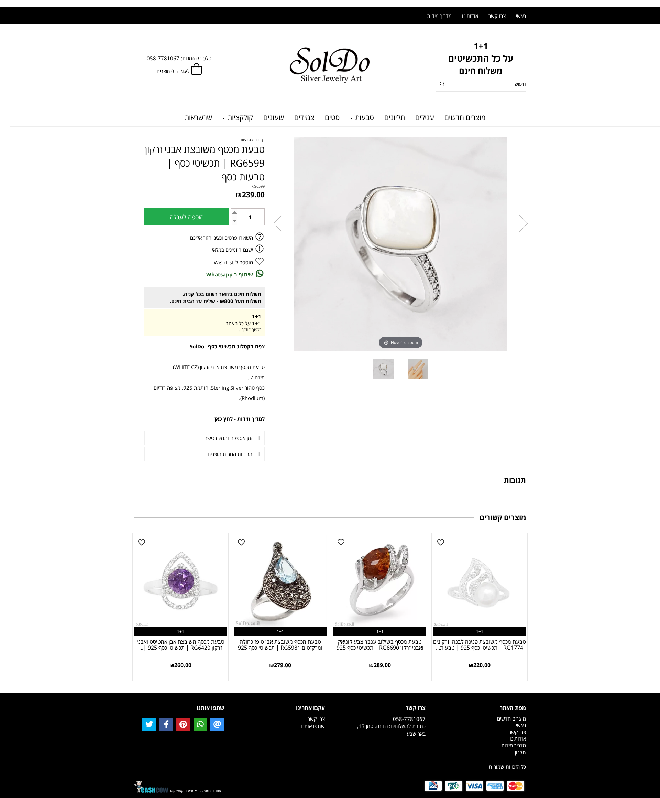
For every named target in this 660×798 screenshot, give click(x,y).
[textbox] (481, 58)
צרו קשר (497, 15)
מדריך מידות (439, 15)
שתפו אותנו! (312, 726)
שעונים (273, 117)
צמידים (304, 117)
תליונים (394, 117)
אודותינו (470, 15)
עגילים (424, 117)
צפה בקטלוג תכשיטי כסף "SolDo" (226, 346)
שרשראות (198, 117)
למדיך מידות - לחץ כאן (239, 418)
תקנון (520, 752)
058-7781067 (163, 58)
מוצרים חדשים (465, 117)
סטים (332, 117)
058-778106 (407, 718)
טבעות (363, 117)
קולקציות (239, 117)
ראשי (521, 15)
